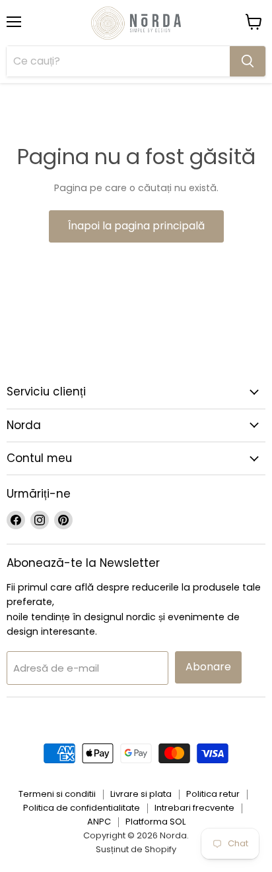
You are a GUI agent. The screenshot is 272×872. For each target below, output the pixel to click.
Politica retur (213, 794)
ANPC (99, 821)
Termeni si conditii (57, 794)
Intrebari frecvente (194, 807)
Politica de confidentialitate (81, 807)
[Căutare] (247, 61)
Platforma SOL (155, 821)
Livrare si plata (141, 794)
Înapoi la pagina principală (136, 225)
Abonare (208, 666)
